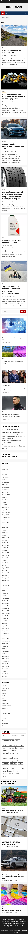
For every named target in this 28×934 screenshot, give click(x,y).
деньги (10, 743)
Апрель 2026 (5, 477)
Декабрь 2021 (5, 605)
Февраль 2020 (5, 656)
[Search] (26, 13)
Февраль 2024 (5, 542)
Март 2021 (4, 626)
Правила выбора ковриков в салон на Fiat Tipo (13, 146)
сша (23, 768)
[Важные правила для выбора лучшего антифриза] (14, 225)
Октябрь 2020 (5, 638)
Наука (3, 698)
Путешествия (5, 716)
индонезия (5, 750)
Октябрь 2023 (5, 552)
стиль (17, 768)
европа (17, 743)
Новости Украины (6, 705)
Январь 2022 (5, 603)
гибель (4, 743)
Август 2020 (5, 643)
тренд (4, 771)
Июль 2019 (5, 671)
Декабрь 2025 (5, 487)
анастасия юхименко (13, 735)
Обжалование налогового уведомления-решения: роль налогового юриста (11, 842)
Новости (4, 700)
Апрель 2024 (5, 537)
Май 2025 (4, 505)
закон (21, 745)
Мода (3, 695)
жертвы (5, 745)
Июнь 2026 (5, 472)
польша (20, 763)
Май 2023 (4, 565)
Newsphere (24, 930)
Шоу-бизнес (5, 723)
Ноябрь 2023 (5, 550)
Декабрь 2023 (5, 547)
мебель (16, 758)
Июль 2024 (5, 530)
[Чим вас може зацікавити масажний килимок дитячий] (14, 894)
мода (11, 761)
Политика (4, 710)
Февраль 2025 (5, 512)
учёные (11, 773)
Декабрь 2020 (5, 633)
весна (15, 737)
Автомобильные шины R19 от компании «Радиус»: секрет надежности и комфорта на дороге (14, 195)
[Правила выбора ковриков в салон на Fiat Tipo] (14, 129)
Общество (5, 708)
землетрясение (20, 748)
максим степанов (7, 758)
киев (18, 753)
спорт (12, 768)
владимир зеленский (8, 740)
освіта (17, 761)
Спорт (3, 283)
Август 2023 (5, 558)
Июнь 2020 (5, 648)
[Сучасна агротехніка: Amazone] (14, 796)
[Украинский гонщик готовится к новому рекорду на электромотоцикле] (14, 271)
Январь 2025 (5, 515)
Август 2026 (5, 467)
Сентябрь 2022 (6, 585)
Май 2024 (4, 535)
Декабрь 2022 (5, 578)
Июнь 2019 (5, 674)
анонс (22, 735)
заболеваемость (13, 745)
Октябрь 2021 (5, 611)
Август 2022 (5, 588)
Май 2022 (4, 595)
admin (15, 55)
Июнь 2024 (5, 532)
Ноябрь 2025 (5, 489)
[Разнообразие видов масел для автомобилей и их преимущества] (14, 79)
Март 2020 (4, 653)
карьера (12, 753)
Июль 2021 (5, 616)
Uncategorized (5, 688)
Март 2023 (4, 570)
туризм (10, 771)
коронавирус (6, 755)
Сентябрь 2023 (6, 555)
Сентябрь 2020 (6, 641)
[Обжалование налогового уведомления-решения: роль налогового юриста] (14, 826)
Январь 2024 (5, 545)
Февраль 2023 (5, 573)
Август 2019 (5, 668)
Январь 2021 (5, 631)
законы (5, 748)
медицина (5, 761)
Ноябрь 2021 (5, 608)
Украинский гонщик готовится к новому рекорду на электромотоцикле (11, 290)
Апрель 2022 (5, 598)
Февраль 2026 (5, 482)
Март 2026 (4, 479)
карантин (5, 753)
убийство (16, 771)
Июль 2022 (5, 590)
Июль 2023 (5, 560)
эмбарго (5, 776)
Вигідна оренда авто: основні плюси (11, 52)
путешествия (15, 766)
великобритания (7, 737)
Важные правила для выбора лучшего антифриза (11, 242)
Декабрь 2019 (5, 661)
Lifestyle (4, 685)
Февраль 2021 (5, 628)
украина (5, 773)
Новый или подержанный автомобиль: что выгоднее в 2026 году (13, 876)
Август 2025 (5, 497)
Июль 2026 (5, 469)
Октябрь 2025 (5, 492)
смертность (6, 768)
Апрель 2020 (5, 651)
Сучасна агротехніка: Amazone (10, 429)
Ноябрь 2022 (5, 580)
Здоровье (4, 690)
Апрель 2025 (5, 507)
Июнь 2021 (5, 618)
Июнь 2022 (5, 593)
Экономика (5, 726)
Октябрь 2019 (5, 663)
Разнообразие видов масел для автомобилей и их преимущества (13, 96)
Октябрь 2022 (5, 583)
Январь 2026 (5, 484)
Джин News (14, 6)
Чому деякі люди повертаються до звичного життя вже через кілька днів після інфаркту (14, 446)
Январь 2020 (5, 658)
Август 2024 (5, 527)
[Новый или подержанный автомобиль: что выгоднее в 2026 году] (14, 860)
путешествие (6, 766)
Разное (4, 47)
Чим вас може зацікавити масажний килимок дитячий (11, 909)
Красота (4, 693)
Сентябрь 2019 (6, 666)
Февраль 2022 (5, 600)
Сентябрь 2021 (6, 613)
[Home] (3, 13)
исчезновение (14, 750)
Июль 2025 (5, 500)
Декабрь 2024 (5, 517)
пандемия (5, 763)
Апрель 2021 (5, 623)
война (17, 740)
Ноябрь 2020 (5, 636)
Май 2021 (4, 621)
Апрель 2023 (5, 568)
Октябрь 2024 (5, 522)
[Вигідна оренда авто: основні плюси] (14, 35)
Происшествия (6, 385)
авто (4, 735)
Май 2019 (4, 676)
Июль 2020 (5, 646)
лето (23, 755)
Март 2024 (4, 540)
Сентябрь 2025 (6, 494)
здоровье (11, 748)
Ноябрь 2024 (5, 520)
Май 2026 (4, 474)
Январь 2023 (5, 575)
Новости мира (5, 703)
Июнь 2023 (5, 563)
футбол (17, 773)
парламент (13, 763)
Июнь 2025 (5, 502)
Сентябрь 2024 (6, 525)
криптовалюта (15, 755)
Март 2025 (4, 510)
